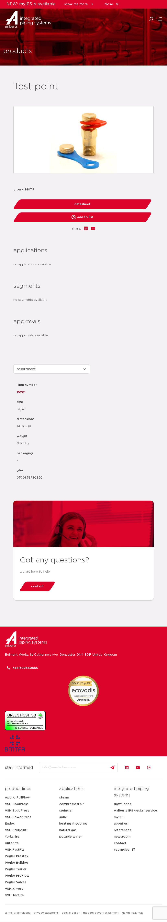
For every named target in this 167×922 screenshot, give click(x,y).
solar (63, 817)
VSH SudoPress (17, 810)
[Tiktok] (160, 767)
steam (64, 797)
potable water (70, 836)
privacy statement (46, 913)
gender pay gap (133, 913)
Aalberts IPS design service (135, 810)
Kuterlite (12, 843)
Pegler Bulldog (16, 862)
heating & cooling (73, 823)
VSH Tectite (14, 895)
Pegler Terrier (15, 869)
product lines (18, 789)
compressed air (71, 804)
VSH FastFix (14, 849)
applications (71, 789)
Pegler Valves (15, 882)
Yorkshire (12, 836)
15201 (21, 392)
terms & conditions (17, 913)
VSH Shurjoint (15, 830)
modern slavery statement (101, 913)
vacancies (121, 849)
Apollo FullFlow (17, 797)
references (122, 830)
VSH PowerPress (18, 817)
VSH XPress (14, 888)
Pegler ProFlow (17, 875)
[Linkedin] (127, 767)
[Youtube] (138, 767)
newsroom (122, 836)
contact (120, 843)
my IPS (119, 817)
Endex (10, 823)
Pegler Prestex (16, 856)
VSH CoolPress (17, 804)
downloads (122, 804)
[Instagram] (149, 767)
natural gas (68, 830)
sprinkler (66, 810)
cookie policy (71, 913)
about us (121, 823)
